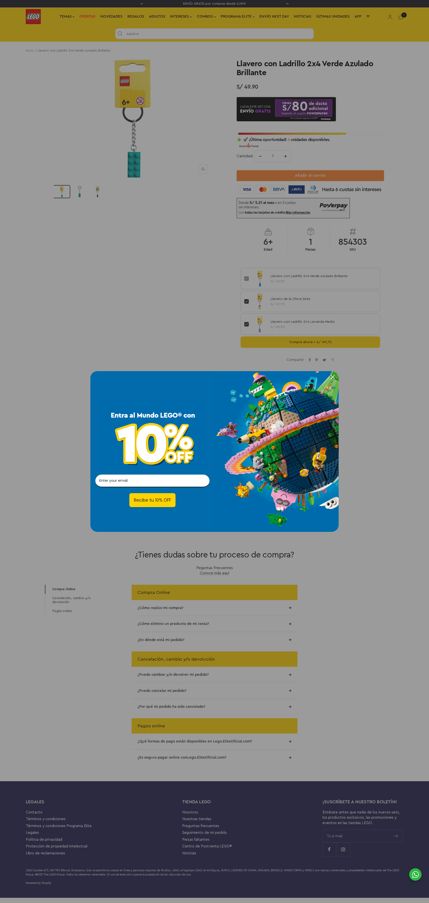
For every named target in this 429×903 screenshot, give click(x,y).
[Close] (333, 377)
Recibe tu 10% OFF (152, 500)
